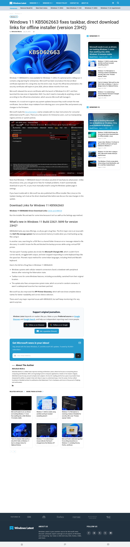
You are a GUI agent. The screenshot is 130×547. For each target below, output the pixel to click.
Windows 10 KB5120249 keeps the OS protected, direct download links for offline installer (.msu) (108, 134)
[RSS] (100, 533)
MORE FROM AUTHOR (34, 391)
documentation (31, 112)
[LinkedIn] (14, 385)
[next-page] (14, 451)
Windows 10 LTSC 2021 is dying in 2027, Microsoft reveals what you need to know (107, 153)
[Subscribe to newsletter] (108, 544)
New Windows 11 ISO (74, 8)
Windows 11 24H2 (91, 8)
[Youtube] (111, 533)
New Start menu (41, 8)
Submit (78, 355)
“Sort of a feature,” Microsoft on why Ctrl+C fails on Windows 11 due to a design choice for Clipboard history (108, 84)
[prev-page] (11, 451)
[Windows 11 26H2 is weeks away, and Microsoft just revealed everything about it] (47, 403)
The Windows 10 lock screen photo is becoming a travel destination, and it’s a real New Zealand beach (108, 163)
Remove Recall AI (26, 8)
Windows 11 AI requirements (111, 8)
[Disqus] (47, 483)
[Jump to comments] (65, 544)
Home (11, 13)
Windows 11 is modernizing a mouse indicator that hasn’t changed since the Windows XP (46, 441)
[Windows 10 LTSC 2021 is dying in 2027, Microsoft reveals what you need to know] (92, 154)
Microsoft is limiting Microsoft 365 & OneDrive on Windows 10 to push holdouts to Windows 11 (103, 123)
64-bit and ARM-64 (55, 211)
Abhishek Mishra (17, 31)
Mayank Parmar (94, 57)
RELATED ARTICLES (16, 391)
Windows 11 (34, 3)
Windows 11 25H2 (57, 8)
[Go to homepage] (21, 544)
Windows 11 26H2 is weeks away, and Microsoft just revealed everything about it (46, 414)
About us (84, 3)
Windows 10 (47, 3)
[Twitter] (105, 533)
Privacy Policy (61, 3)
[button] (117, 3)
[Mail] (94, 533)
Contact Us (74, 3)
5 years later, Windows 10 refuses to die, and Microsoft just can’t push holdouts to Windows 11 (108, 143)
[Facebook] (89, 533)
